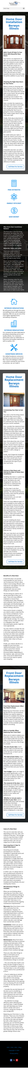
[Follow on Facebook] (11, 1060)
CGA (12, 1047)
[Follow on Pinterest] (17, 1060)
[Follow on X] (14, 1060)
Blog (20, 1047)
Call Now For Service (15, 167)
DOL (16, 1047)
